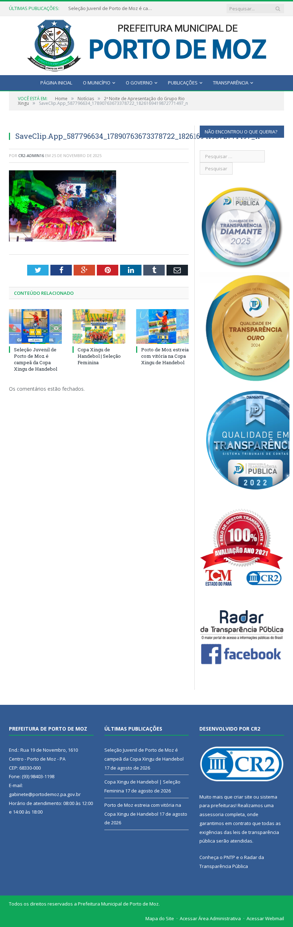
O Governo (139, 82)
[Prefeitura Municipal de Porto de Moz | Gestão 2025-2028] (146, 44)
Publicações (183, 82)
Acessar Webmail (265, 918)
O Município (96, 82)
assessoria (211, 814)
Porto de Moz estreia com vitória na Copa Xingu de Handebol (165, 356)
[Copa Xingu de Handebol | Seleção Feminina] (99, 326)
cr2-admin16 (31, 155)
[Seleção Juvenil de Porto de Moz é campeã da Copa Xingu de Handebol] (35, 326)
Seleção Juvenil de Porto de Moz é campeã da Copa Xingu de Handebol (35, 359)
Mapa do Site (159, 918)
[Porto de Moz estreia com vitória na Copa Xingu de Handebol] (162, 326)
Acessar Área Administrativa (210, 918)
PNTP (229, 857)
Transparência (230, 82)
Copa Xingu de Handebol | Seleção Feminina (111, 8)
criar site (243, 797)
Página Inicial (56, 82)
